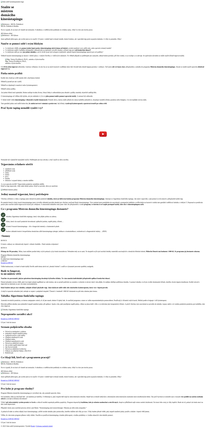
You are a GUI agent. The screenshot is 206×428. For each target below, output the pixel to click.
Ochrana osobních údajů (44, 426)
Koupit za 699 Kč (7, 263)
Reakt (33, 426)
